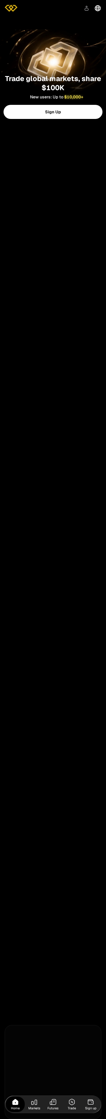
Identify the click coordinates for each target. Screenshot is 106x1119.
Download (64, 8)
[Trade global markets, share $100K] (53, 45)
